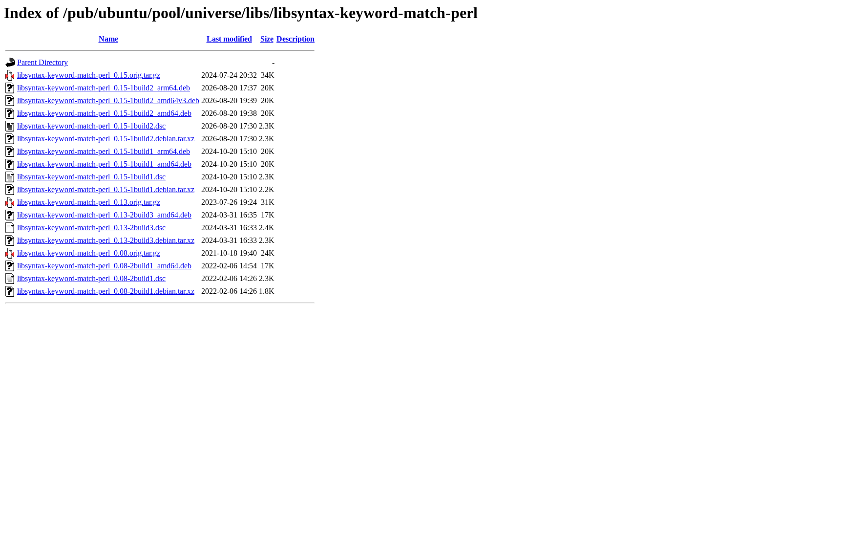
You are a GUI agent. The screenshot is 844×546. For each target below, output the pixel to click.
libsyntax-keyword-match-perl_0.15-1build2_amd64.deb (104, 113)
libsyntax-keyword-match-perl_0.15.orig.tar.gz (88, 75)
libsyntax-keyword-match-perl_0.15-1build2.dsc (91, 126)
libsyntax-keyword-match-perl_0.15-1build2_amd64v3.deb (108, 100)
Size (267, 39)
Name (108, 39)
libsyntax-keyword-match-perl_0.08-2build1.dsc (91, 278)
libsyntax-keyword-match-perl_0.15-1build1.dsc (91, 177)
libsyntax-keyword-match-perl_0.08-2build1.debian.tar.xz (105, 291)
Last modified (229, 39)
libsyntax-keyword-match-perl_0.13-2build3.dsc (91, 227)
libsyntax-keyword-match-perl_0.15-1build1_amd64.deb (104, 164)
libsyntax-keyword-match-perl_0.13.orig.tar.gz (88, 202)
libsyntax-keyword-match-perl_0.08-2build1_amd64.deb (104, 266)
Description (295, 39)
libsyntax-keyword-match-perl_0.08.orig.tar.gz (88, 253)
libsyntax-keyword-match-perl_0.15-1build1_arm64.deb (103, 151)
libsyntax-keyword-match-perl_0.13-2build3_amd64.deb (104, 215)
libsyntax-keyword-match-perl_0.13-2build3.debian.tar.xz (105, 240)
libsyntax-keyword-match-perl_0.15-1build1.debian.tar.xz (105, 189)
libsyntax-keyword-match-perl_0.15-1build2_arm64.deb (103, 88)
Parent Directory (42, 62)
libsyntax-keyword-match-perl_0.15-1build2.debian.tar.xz (105, 138)
